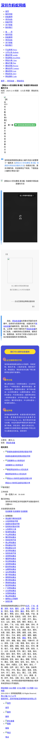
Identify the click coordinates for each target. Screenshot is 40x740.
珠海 (11, 611)
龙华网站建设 (10, 551)
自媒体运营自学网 (12, 524)
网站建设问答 (10, 545)
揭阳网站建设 (10, 577)
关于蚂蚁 (8, 25)
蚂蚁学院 (8, 22)
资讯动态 (8, 19)
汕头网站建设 (10, 572)
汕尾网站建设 (10, 569)
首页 (7, 11)
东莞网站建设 (10, 593)
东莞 (27, 608)
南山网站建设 (10, 543)
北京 (27, 606)
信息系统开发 (10, 553)
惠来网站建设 (10, 583)
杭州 (11, 608)
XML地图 (12, 688)
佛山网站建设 (10, 596)
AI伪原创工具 (10, 529)
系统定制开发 (10, 540)
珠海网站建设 (10, 532)
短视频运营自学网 (12, 526)
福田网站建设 (10, 559)
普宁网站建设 (10, 575)
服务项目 (8, 14)
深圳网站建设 (10, 564)
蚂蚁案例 (8, 17)
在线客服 (8, 511)
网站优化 (20, 81)
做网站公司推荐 (11, 599)
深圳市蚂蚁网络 (13, 5)
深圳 (6, 608)
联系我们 (8, 27)
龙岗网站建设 (10, 556)
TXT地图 (30, 688)
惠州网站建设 (10, 580)
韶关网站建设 (10, 567)
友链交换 (8, 601)
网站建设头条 (10, 548)
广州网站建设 (10, 588)
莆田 (24, 638)
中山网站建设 (10, 535)
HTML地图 (21, 688)
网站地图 (4, 688)
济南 (33, 608)
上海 (22, 608)
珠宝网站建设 (10, 585)
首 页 (8, 32)
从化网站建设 (10, 591)
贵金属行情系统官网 (13, 518)
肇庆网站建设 (10, 537)
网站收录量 (16, 321)
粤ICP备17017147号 (8, 696)
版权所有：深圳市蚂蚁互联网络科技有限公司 (18, 699)
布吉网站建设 (10, 561)
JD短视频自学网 (11, 521)
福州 (22, 611)
